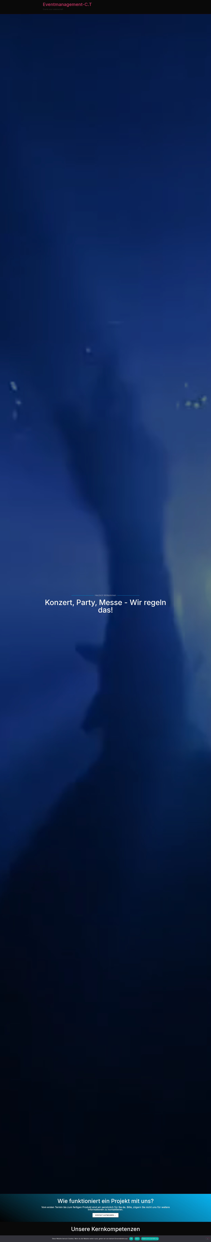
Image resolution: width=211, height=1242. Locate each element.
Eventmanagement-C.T (67, 4)
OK (131, 1238)
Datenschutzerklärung (150, 1238)
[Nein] (207, 1239)
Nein (137, 1238)
